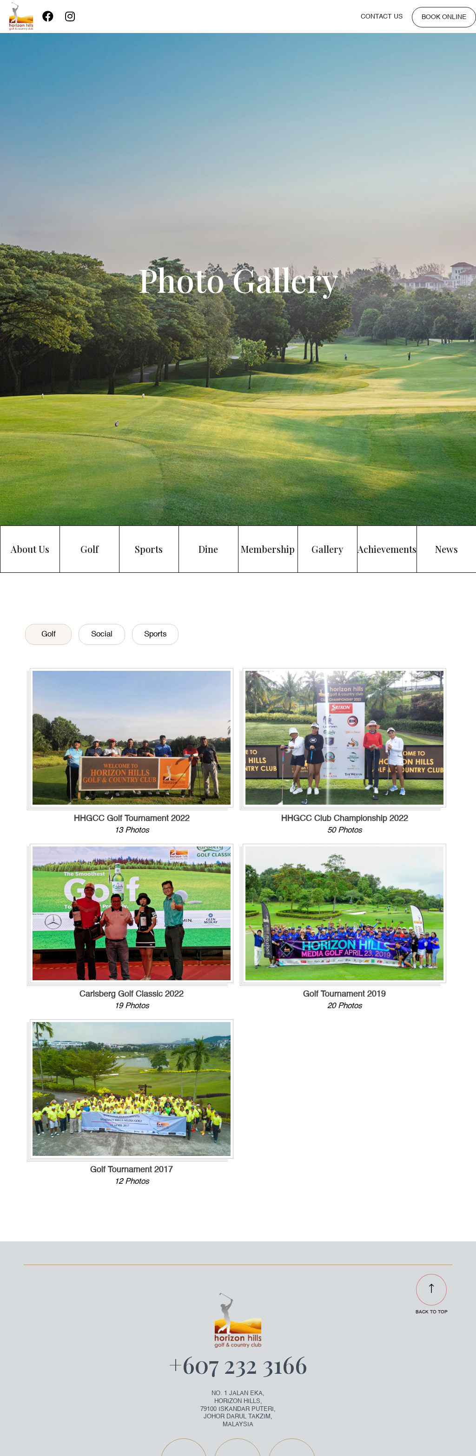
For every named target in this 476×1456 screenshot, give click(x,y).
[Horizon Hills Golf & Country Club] (21, 16)
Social (101, 634)
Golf (48, 634)
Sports (155, 634)
